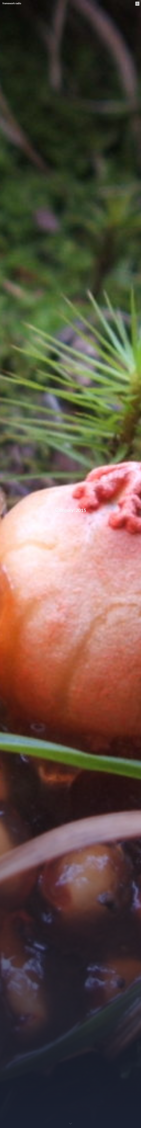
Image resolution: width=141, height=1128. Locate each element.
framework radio (11, 3)
